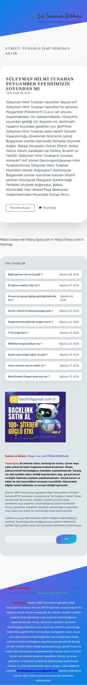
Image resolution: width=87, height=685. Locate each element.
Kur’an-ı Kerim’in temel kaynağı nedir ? (30, 310)
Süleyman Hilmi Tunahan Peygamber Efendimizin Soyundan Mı (40, 84)
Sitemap (6, 244)
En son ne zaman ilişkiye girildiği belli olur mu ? (32, 298)
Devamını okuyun (22, 208)
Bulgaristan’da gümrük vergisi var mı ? (30, 321)
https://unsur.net (12, 239)
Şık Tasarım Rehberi (59, 16)
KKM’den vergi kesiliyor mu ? (25, 343)
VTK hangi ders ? (18, 332)
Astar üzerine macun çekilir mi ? (27, 365)
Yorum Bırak (49, 207)
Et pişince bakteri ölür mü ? (24, 285)
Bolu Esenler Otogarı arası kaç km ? (29, 376)
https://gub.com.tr (40, 239)
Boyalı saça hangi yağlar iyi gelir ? (28, 354)
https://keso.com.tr (69, 239)
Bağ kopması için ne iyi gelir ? (25, 274)
